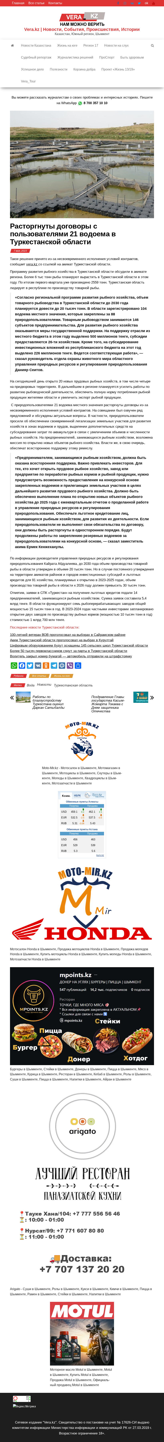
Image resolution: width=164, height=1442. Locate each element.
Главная (18, 3)
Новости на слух (116, 45)
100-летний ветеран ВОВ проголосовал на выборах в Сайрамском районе (67, 635)
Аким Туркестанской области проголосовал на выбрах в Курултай (62, 640)
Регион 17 (90, 45)
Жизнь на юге (67, 45)
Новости (44, 684)
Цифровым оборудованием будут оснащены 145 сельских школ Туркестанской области (79, 645)
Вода (30, 685)
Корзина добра (84, 69)
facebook (118, 3)
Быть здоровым (132, 57)
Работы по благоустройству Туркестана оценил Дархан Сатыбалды (49, 702)
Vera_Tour (28, 81)
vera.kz (32, 264)
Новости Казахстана (36, 45)
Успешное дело (32, 69)
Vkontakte (132, 3)
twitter (139, 3)
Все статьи (36, 3)
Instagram (125, 3)
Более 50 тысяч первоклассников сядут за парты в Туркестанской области (68, 651)
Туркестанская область (73, 685)
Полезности (58, 69)
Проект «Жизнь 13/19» (118, 69)
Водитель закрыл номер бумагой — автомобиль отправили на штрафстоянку (71, 656)
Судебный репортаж (36, 57)
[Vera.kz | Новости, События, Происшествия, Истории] (12, 46)
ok (146, 3)
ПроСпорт (106, 57)
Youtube (153, 3)
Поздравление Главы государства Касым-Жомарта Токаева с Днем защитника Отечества (108, 704)
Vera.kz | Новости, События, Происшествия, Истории (82, 29)
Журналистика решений (75, 57)
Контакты (55, 3)
